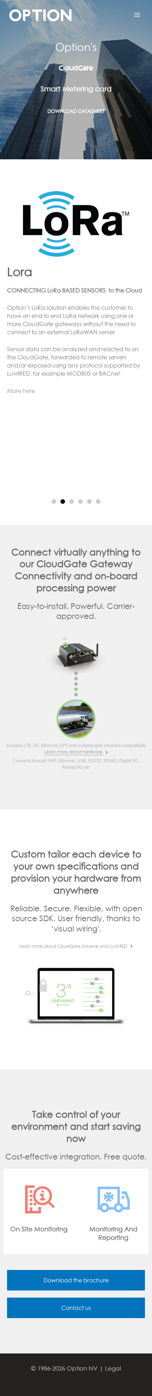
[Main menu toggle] (137, 15)
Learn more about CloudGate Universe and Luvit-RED (73, 946)
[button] (54, 501)
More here (21, 390)
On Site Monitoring (39, 1229)
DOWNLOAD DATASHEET (76, 111)
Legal (113, 1368)
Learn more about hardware (74, 751)
